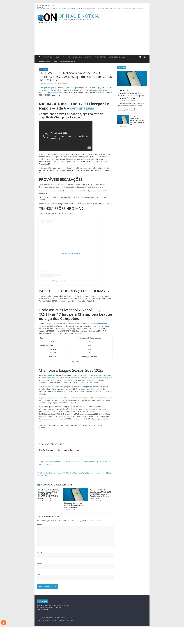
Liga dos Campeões (53, 93)
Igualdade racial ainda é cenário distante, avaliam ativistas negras (74, 505)
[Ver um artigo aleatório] (144, 57)
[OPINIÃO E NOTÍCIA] (39, 57)
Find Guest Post (100, 57)
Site (38, 574)
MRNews (45, 609)
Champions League (97, 90)
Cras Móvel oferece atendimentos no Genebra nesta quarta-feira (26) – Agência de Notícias (137, 120)
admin (133, 100)
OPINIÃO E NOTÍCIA (78, 16)
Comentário (42, 524)
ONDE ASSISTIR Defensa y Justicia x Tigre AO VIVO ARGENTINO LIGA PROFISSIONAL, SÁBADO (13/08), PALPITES (48, 494)
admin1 (55, 83)
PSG (100, 387)
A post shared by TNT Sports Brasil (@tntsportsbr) (57, 281)
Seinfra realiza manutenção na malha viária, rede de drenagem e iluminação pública (131, 94)
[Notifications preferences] (3, 622)
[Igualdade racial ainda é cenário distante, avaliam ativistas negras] (75, 489)
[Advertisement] (92, 40)
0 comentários (64, 83)
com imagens (82, 108)
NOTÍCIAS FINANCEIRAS (67, 61)
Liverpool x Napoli (47, 88)
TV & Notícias (47, 57)
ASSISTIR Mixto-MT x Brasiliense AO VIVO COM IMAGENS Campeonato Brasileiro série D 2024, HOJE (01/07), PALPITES (100, 494)
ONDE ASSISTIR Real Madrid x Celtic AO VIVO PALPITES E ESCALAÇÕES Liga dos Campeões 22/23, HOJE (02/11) (74, 462)
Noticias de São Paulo (117, 57)
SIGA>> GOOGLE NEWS (75, 57)
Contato (88, 57)
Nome (39, 552)
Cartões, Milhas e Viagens (48, 61)
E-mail (39, 563)
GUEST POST (60, 57)
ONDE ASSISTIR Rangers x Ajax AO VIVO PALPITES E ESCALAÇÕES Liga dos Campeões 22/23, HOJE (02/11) (74, 474)
